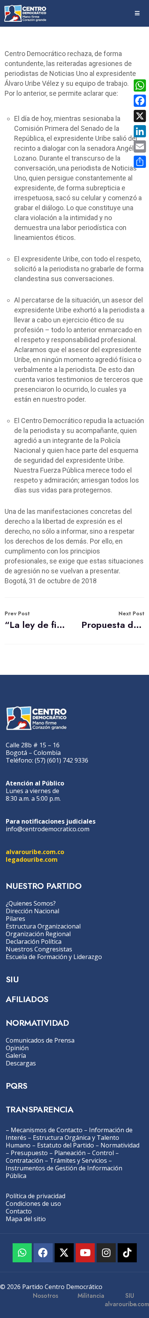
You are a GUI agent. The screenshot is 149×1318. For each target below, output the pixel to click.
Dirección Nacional (32, 911)
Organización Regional (38, 934)
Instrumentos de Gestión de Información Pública (64, 1172)
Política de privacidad (35, 1196)
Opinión (17, 1048)
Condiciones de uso (33, 1203)
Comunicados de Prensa (40, 1040)
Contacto (19, 1211)
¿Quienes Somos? (31, 903)
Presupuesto (29, 1153)
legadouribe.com (32, 859)
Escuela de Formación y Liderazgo (54, 957)
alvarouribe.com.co (35, 852)
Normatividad (119, 1145)
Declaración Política (34, 941)
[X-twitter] (64, 1252)
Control (103, 1153)
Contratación (24, 1160)
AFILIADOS (27, 999)
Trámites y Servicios (78, 1160)
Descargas (21, 1063)
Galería (16, 1055)
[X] (139, 116)
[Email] (139, 146)
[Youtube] (85, 1252)
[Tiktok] (127, 1252)
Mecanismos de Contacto (47, 1130)
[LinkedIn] (139, 131)
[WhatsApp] (139, 85)
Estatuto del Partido (65, 1145)
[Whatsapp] (22, 1252)
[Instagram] (106, 1252)
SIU (12, 979)
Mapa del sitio (26, 1219)
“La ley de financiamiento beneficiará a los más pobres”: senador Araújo (36, 620)
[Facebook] (43, 1252)
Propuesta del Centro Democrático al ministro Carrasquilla (112, 620)
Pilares (15, 918)
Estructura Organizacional (43, 926)
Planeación (70, 1153)
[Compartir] (139, 161)
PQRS (17, 1086)
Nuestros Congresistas (39, 949)
